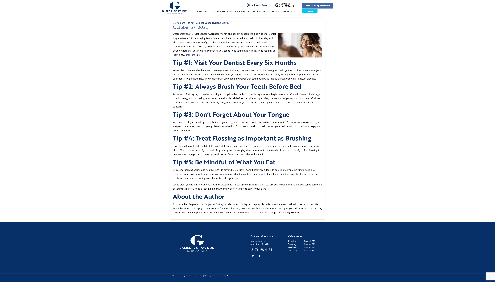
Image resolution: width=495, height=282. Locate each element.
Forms (310, 10)
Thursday (292, 250)
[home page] (175, 8)
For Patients (241, 11)
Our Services (224, 11)
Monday (292, 241)
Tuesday (292, 244)
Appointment (318, 5)
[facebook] (259, 256)
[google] (253, 256)
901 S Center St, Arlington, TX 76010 (259, 242)
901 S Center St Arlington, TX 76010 (284, 5)
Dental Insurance (261, 11)
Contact (286, 11)
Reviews (276, 11)
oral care (190, 54)
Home (199, 11)
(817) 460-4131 (259, 5)
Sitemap (189, 276)
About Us (208, 11)
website (263, 212)
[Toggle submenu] (214, 11)
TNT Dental (230, 276)
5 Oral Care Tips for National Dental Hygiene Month (201, 22)
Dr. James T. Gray (213, 204)
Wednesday (294, 247)
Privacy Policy (198, 276)
